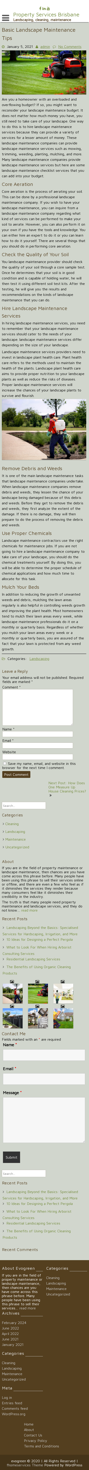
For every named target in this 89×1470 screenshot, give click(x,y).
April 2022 (10, 1334)
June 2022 (10, 1328)
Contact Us (33, 1435)
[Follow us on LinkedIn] (44, 8)
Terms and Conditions (41, 1446)
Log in (7, 1397)
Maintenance (15, 839)
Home (29, 1424)
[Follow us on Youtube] (48, 8)
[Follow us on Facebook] (40, 8)
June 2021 (10, 1339)
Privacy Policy (35, 1441)
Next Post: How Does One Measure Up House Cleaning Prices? (67, 787)
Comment (11, 687)
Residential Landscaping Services (33, 959)
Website (9, 752)
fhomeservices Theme (25, 1465)
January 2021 (13, 1344)
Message (12, 1092)
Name (8, 729)
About (29, 1430)
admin (45, 46)
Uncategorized (17, 847)
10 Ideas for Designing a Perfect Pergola (39, 939)
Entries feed (12, 1403)
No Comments (69, 46)
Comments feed (15, 1408)
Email (8, 740)
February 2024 (14, 1323)
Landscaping (39, 659)
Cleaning (12, 824)
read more (29, 910)
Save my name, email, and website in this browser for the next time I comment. (39, 765)
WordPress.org (13, 1414)
